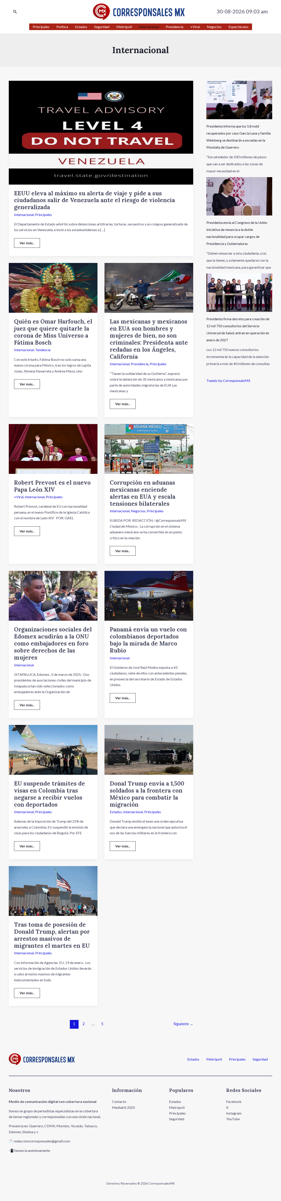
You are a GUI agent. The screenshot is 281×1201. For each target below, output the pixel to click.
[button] (15, 11)
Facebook (233, 1101)
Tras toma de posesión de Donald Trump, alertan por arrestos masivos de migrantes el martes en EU (52, 935)
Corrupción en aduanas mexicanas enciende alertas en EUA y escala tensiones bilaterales (142, 493)
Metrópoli (214, 1059)
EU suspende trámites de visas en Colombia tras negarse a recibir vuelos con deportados (49, 794)
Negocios (138, 511)
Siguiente (183, 1023)
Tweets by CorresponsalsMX (228, 380)
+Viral (18, 497)
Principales (43, 214)
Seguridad (260, 1059)
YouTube (233, 1119)
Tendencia (42, 350)
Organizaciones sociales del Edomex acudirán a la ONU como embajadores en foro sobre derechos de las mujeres (53, 643)
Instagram (233, 1113)
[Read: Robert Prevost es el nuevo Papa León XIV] (53, 448)
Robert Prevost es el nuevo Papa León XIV (52, 486)
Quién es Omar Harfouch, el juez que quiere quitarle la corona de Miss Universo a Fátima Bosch (53, 332)
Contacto (119, 1101)
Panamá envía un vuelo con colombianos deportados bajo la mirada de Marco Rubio (148, 640)
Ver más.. (29, 241)
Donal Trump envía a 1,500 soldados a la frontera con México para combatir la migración (147, 794)
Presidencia (139, 364)
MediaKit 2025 (123, 1107)
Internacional (24, 214)
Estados (116, 812)
